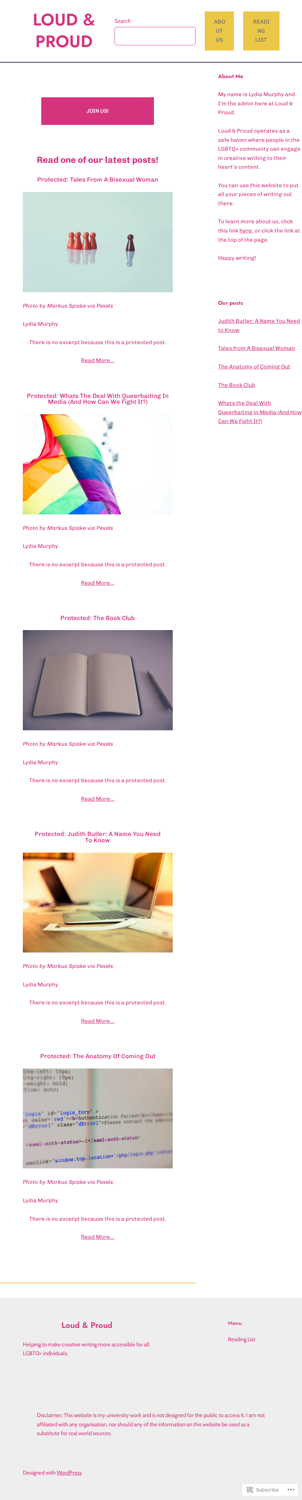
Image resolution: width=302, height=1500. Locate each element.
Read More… (97, 360)
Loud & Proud (64, 30)
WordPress (69, 1472)
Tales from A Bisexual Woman (256, 348)
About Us (219, 30)
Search (123, 21)
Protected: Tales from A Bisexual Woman (97, 179)
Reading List (261, 30)
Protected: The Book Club (97, 618)
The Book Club (236, 385)
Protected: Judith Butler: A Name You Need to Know (98, 837)
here (245, 230)
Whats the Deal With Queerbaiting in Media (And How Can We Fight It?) (260, 412)
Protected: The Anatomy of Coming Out (97, 1056)
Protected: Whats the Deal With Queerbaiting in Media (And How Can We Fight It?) (98, 399)
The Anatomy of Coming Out (254, 366)
